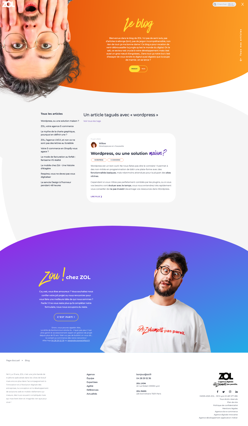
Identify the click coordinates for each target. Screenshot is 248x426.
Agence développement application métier (218, 418)
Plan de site (232, 402)
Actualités (92, 394)
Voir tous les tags (92, 121)
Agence (91, 374)
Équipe (90, 378)
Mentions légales (230, 408)
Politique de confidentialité (225, 405)
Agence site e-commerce (226, 412)
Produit (134, 69)
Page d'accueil (13, 360)
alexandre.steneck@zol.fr (79, 340)
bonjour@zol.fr (143, 374)
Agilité (90, 386)
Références (92, 390)
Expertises (92, 382)
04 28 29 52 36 (57, 340)
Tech (143, 69)
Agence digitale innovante (226, 415)
